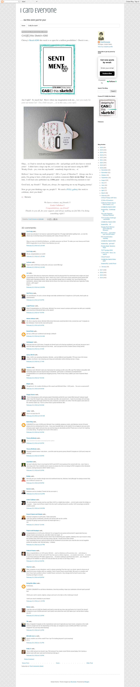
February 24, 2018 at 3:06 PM (35, 561)
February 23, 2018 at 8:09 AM (35, 389)
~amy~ (28, 411)
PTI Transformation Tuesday (106, 237)
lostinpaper (29, 342)
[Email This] (48, 219)
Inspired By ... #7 (106, 224)
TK (27, 621)
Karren (28, 489)
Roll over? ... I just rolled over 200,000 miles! (108, 233)
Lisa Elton (29, 462)
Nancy (28, 607)
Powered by (102, 81)
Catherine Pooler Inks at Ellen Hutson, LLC (108, 203)
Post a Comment (29, 659)
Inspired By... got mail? (108, 243)
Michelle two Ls (31, 636)
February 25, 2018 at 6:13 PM (35, 630)
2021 (101, 160)
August (103, 180)
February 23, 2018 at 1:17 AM (35, 361)
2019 (101, 165)
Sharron (29, 567)
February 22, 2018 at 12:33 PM (35, 287)
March (103, 193)
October (103, 175)
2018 (101, 168)
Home (23, 25)
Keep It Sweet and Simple (34, 514)
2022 (101, 157)
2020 (101, 162)
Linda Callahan (31, 499)
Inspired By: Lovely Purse (108, 263)
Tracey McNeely (31, 438)
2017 (101, 270)
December (104, 170)
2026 (101, 147)
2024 (101, 152)
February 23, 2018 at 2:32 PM (35, 432)
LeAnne (28, 262)
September (104, 177)
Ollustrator (73, 682)
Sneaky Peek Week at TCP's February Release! (107, 228)
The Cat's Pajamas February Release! (107, 214)
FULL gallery (72, 189)
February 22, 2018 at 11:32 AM (35, 267)
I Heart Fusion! (105, 257)
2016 (101, 272)
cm (27, 273)
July (102, 183)
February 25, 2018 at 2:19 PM (35, 615)
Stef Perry (29, 293)
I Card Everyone (38, 10)
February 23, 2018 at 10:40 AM (35, 416)
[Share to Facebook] (54, 219)
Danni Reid (29, 331)
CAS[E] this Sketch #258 (108, 241)
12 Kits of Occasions (107, 200)
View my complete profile (105, 46)
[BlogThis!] (50, 219)
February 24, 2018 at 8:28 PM (35, 577)
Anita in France (31, 550)
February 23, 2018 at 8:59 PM (35, 483)
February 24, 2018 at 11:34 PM (35, 601)
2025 (101, 150)
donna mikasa (30, 318)
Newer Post (25, 663)
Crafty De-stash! (33, 25)
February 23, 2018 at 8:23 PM (35, 470)
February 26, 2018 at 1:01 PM (35, 643)
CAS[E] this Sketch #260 (108, 207)
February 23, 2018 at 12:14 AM (35, 336)
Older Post (90, 663)
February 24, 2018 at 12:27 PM (35, 544)
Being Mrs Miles (31, 583)
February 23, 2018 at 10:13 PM (35, 494)
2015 (101, 275)
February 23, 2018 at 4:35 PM (35, 456)
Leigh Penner (30, 306)
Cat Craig (29, 231)
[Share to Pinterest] (56, 219)
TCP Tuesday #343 (107, 250)
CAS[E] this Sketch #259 (108, 222)
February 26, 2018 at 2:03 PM (35, 655)
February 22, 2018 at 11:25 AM (35, 256)
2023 (101, 155)
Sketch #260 (34, 40)
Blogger (87, 682)
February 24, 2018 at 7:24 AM (35, 524)
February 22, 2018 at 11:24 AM (35, 245)
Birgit (28, 384)
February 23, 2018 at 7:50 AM (35, 378)
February (104, 195)
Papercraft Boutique (32, 530)
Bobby (28, 476)
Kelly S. (28, 648)
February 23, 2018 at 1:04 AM (35, 349)
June (103, 185)
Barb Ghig (29, 422)
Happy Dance (30, 394)
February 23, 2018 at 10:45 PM (35, 508)
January (104, 266)
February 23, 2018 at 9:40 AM (35, 405)
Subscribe (107, 73)
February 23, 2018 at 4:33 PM (35, 443)
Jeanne (28, 367)
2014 (101, 277)
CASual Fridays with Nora (108, 198)
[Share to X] (52, 219)
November (104, 172)
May (102, 188)
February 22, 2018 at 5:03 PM (35, 300)
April (102, 190)
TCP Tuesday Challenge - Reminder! (108, 218)
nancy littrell (30, 355)
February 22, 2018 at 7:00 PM (35, 312)
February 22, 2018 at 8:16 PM (35, 325)
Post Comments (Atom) (36, 666)
